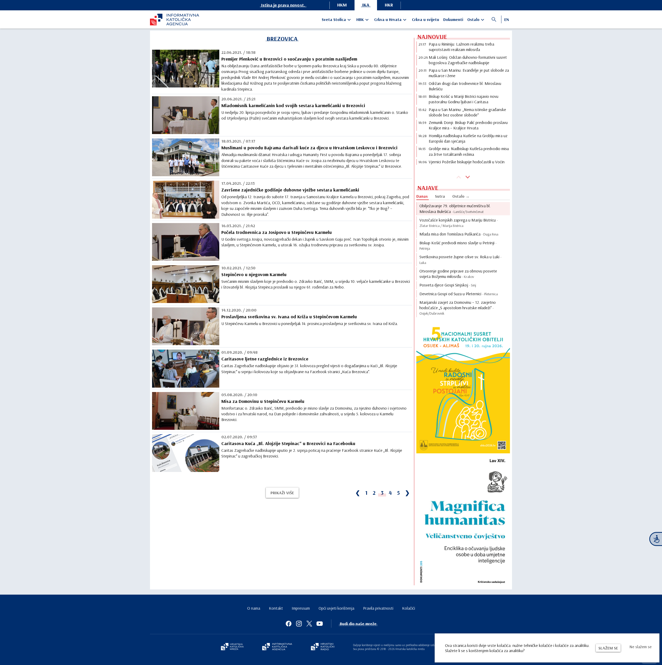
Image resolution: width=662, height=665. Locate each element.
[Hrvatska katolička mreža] (232, 647)
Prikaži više (282, 492)
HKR (389, 5)
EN (506, 19)
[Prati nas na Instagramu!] (299, 623)
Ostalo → (461, 196)
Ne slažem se (640, 646)
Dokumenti (453, 19)
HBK (360, 19)
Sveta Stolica (334, 19)
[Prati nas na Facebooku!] (288, 623)
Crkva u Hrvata (388, 19)
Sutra (440, 196)
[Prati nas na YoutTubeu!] (320, 623)
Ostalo (473, 19)
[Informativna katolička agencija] (277, 647)
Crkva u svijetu (425, 19)
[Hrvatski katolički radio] (323, 647)
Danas (422, 196)
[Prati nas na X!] (309, 623)
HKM (342, 5)
